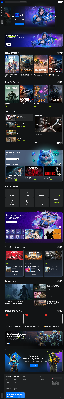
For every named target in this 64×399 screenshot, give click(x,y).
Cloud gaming (16, 376)
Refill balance (25, 379)
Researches (16, 391)
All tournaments (8, 388)
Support (15, 389)
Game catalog (8, 376)
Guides (41, 382)
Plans (15, 379)
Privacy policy (44, 397)
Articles (41, 380)
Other (15, 385)
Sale (6, 380)
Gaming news (42, 379)
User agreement (39, 397)
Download (15, 380)
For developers (16, 386)
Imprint (61, 397)
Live (32, 376)
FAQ (15, 382)
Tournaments (8, 385)
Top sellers (10, 111)
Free (6, 379)
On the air (32, 379)
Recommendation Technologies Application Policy (52, 397)
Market (24, 376)
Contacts (15, 388)
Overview (7, 386)
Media (41, 376)
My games (7, 382)
